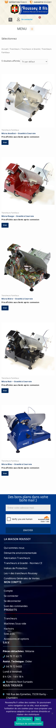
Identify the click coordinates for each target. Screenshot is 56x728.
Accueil (4, 49)
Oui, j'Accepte (24, 719)
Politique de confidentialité (29, 723)
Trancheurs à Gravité (30, 49)
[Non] (52, 713)
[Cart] (37, 19)
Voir (5, 142)
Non (38, 719)
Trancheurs (15, 49)
